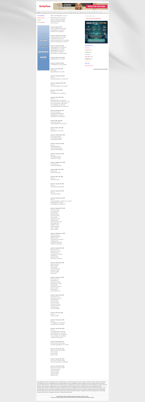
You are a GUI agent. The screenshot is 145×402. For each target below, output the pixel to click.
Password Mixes (41, 15)
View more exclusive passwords (101, 69)
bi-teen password (45, 386)
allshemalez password (75, 390)
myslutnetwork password (92, 389)
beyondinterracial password (60, 389)
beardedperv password (76, 383)
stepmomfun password (73, 381)
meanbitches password (86, 390)
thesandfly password (53, 381)
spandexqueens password (42, 387)
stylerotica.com (88, 50)
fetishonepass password (96, 384)
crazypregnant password (85, 384)
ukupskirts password (96, 383)
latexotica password (97, 387)
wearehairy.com (88, 58)
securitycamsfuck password (66, 392)
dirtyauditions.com (89, 56)
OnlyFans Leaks (41, 17)
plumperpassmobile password (73, 389)
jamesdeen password (66, 386)
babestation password (46, 390)
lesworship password (63, 384)
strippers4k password (63, 381)
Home (38, 12)
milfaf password (45, 384)
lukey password (55, 390)
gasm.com (87, 63)
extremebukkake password (76, 387)
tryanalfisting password (96, 386)
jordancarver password (86, 386)
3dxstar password (91, 381)
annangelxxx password (54, 392)
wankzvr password (83, 381)
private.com (87, 61)
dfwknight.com (88, 52)
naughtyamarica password (74, 384)
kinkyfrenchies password (64, 390)
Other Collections (41, 22)
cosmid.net (87, 47)
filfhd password (45, 392)
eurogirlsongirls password (65, 383)
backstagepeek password (42, 381)
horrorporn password (76, 386)
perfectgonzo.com (89, 65)
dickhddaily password (54, 383)
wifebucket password (86, 383)
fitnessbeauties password (54, 387)
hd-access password (49, 389)
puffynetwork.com (89, 45)
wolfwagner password (65, 387)
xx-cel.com (87, 54)
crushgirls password (53, 384)
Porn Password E (58, 15)
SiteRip (39, 20)
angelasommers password (55, 386)
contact (92, 397)
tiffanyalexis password (88, 387)
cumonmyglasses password (43, 383)
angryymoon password (101, 381)
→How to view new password (93, 18)
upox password (83, 389)
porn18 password (95, 390)
